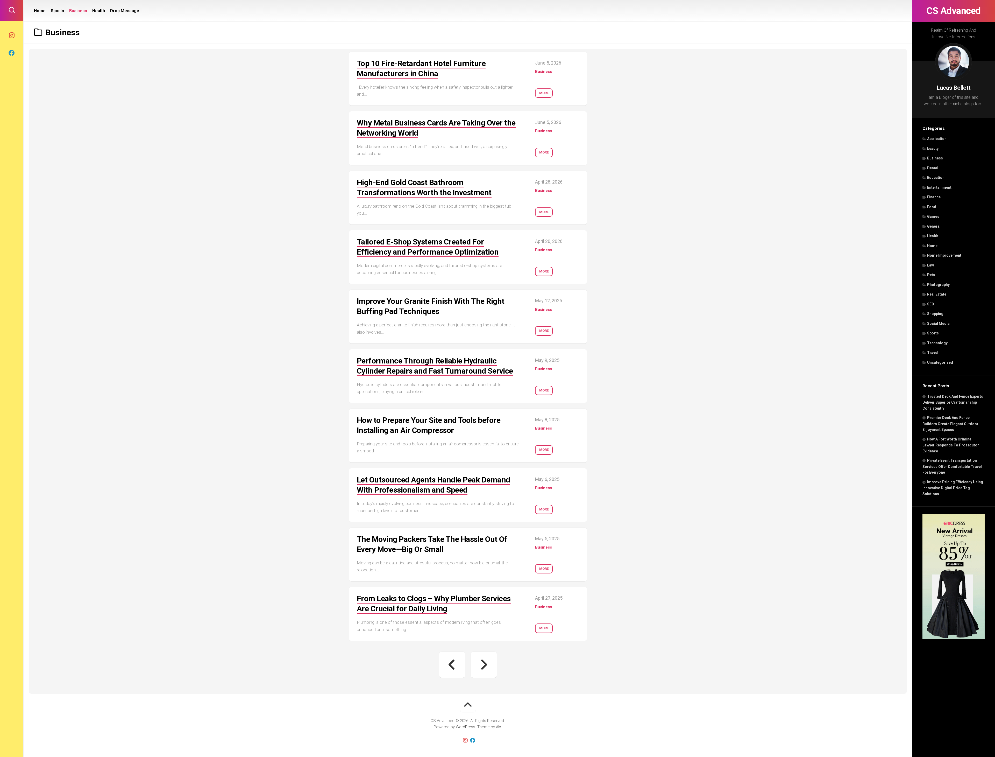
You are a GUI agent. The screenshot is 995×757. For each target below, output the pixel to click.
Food (931, 207)
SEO (930, 304)
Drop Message (124, 10)
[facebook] (11, 53)
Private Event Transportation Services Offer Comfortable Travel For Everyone (952, 466)
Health (932, 236)
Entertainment (939, 187)
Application (937, 139)
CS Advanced (953, 10)
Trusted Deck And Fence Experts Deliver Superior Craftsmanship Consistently (952, 402)
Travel (932, 353)
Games (933, 216)
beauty (933, 148)
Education (935, 178)
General (934, 226)
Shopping (935, 314)
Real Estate (936, 294)
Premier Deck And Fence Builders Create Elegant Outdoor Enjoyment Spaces (950, 424)
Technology (937, 343)
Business (935, 158)
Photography (938, 285)
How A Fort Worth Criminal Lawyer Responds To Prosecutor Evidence (950, 445)
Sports (933, 333)
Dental (932, 168)
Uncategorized (940, 362)
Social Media (938, 323)
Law (930, 265)
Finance (934, 197)
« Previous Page (452, 664)
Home (932, 246)
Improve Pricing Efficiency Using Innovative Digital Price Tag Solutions (952, 488)
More (544, 93)
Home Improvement (944, 255)
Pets (931, 275)
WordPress (465, 727)
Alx (498, 727)
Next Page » (484, 664)
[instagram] (11, 35)
